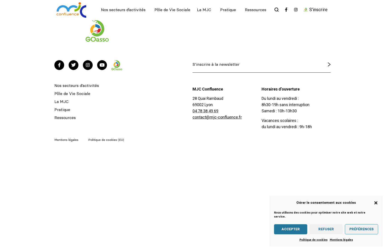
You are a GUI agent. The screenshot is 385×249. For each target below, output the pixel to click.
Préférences (361, 229)
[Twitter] (73, 65)
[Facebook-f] (59, 65)
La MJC (204, 10)
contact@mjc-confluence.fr (217, 117)
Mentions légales (341, 240)
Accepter (290, 229)
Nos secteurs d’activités (123, 10)
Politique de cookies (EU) (106, 140)
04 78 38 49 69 (205, 111)
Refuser (326, 229)
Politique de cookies (313, 240)
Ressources (255, 10)
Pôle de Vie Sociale (172, 10)
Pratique (228, 10)
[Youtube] (102, 65)
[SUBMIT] (318, 64)
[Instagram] (88, 65)
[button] (376, 203)
